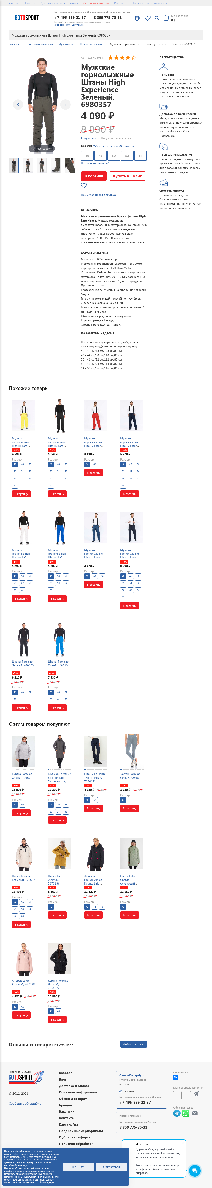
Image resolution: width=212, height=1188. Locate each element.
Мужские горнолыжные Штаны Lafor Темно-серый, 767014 (129, 557)
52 (127, 156)
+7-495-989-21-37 (70, 17)
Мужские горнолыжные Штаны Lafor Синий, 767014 (58, 555)
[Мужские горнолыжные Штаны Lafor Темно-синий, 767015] (95, 527)
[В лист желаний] (84, 185)
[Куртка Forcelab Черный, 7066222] (59, 958)
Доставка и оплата (53, 3)
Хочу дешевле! (90, 138)
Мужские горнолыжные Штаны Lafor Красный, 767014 (95, 444)
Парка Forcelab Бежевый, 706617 (23, 878)
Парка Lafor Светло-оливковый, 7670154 (128, 881)
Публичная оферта (74, 1137)
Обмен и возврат (73, 1098)
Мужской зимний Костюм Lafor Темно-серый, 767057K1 (59, 779)
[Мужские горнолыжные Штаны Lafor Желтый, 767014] (23, 415)
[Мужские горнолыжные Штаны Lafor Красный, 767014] (95, 415)
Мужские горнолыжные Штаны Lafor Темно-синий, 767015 (93, 557)
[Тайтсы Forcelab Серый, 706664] (131, 751)
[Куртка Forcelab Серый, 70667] (23, 751)
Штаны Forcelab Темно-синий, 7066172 (94, 777)
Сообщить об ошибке (25, 1103)
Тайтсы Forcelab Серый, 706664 (130, 775)
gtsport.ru (19, 1151)
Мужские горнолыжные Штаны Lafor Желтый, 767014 (23, 444)
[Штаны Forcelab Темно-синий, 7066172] (95, 751)
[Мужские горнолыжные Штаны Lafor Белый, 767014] (23, 527)
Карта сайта (68, 1124)
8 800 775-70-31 (108, 17)
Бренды (65, 1105)
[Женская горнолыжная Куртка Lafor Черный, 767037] (95, 853)
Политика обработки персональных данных (78, 1145)
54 (140, 156)
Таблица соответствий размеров (114, 146)
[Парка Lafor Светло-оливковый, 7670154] (131, 853)
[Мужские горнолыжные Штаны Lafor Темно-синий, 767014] (131, 415)
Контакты (120, 3)
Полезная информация (78, 1092)
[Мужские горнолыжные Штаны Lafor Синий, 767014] (59, 527)
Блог (63, 1079)
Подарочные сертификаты (149, 3)
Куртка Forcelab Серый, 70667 (22, 775)
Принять (78, 1167)
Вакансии (67, 1111)
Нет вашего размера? (95, 163)
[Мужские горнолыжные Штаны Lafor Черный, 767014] (59, 415)
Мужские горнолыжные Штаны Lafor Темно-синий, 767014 (129, 445)
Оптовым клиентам (96, 3)
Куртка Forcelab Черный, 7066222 (58, 984)
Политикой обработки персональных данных (27, 1173)
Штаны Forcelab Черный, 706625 (23, 663)
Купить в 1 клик (127, 175)
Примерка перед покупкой (99, 195)
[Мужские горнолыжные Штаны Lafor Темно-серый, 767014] (131, 527)
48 (100, 156)
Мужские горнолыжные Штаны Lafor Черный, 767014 (59, 444)
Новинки (29, 3)
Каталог (14, 3)
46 (87, 156)
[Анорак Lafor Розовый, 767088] (23, 958)
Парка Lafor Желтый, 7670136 (55, 879)
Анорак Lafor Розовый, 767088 (23, 982)
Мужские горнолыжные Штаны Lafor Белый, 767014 (22, 555)
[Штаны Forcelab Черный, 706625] (23, 639)
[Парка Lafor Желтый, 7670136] (59, 853)
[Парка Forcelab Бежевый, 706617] (23, 853)
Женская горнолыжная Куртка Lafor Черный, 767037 (95, 881)
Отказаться (111, 1167)
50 (114, 156)
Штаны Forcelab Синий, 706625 (58, 663)
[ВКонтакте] (175, 1077)
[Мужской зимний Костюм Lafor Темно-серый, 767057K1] (59, 751)
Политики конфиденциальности (20, 1176)
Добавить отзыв (133, 1044)
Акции (74, 3)
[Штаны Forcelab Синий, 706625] (59, 639)
